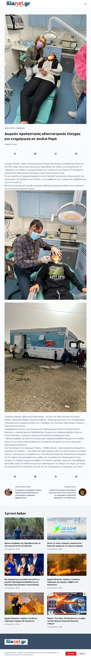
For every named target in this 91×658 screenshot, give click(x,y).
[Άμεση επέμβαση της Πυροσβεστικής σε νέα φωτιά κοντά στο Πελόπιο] (24, 528)
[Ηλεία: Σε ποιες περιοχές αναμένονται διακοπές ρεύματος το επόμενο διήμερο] (66, 528)
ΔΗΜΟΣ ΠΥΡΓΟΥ (10, 128)
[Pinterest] (56, 154)
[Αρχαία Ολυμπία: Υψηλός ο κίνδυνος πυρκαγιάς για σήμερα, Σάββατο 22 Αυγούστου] (66, 565)
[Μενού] (85, 4)
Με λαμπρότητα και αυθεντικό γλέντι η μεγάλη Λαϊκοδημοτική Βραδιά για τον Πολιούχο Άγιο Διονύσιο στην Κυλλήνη (22, 582)
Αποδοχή (71, 653)
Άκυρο (82, 653)
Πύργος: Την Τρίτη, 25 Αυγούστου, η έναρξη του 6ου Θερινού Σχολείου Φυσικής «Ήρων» (66, 621)
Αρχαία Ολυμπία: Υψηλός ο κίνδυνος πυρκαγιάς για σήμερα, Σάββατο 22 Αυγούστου (63, 582)
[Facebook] (15, 154)
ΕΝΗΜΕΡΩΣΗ (20, 128)
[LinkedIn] (76, 154)
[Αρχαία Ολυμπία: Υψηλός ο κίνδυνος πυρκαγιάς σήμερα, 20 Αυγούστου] (24, 603)
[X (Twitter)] (35, 154)
